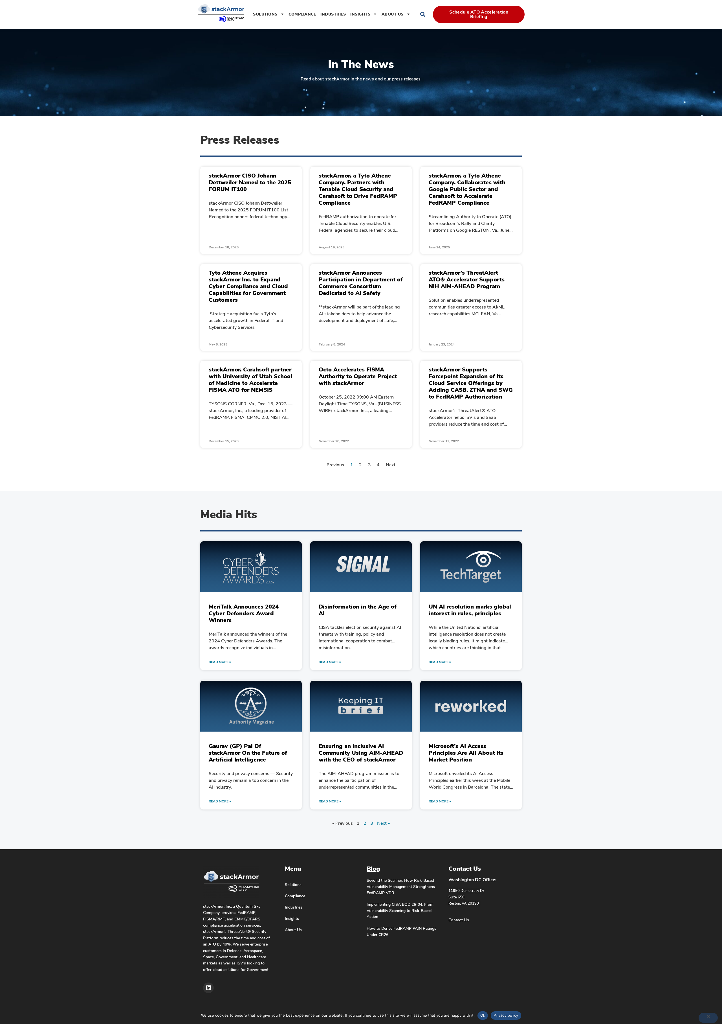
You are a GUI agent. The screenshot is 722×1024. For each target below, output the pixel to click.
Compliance (302, 14)
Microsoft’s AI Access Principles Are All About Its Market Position (466, 752)
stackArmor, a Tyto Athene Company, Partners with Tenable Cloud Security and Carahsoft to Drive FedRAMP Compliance (358, 189)
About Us (393, 14)
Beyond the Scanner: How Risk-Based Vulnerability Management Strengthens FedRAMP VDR (401, 886)
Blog (373, 868)
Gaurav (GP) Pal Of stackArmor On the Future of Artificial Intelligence (248, 752)
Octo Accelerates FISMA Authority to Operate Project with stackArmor (358, 376)
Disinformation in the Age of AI (358, 610)
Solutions (265, 14)
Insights (360, 14)
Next (390, 465)
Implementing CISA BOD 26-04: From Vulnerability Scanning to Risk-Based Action (400, 910)
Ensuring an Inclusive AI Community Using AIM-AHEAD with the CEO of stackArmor (361, 752)
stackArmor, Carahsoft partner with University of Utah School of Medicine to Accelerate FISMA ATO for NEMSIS (250, 380)
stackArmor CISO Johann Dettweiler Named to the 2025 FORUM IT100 (250, 182)
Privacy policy (506, 1015)
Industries (333, 14)
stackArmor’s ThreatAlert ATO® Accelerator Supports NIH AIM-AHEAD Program (467, 279)
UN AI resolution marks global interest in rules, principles (470, 610)
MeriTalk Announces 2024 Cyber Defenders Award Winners (244, 613)
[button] (422, 14)
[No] (708, 1018)
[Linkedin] (208, 988)
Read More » (220, 662)
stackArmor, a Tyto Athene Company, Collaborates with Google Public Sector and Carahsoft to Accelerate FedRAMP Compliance (467, 189)
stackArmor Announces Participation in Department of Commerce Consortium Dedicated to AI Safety (361, 283)
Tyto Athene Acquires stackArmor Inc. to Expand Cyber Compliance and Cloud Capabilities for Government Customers (248, 286)
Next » (383, 823)
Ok (482, 1015)
